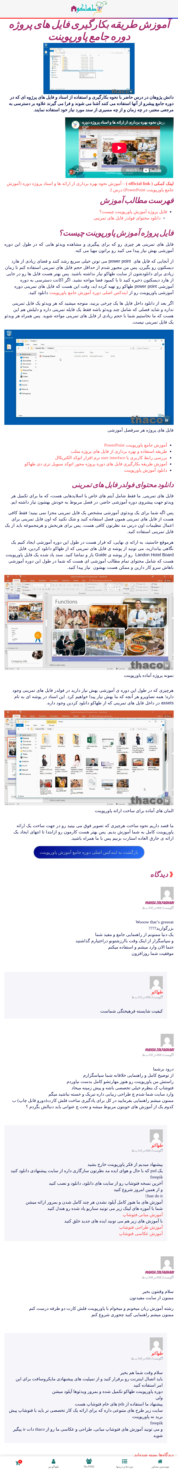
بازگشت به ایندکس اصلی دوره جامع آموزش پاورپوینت (89, 852)
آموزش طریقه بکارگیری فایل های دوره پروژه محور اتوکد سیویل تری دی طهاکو (96, 463)
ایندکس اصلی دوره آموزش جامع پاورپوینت (88, 292)
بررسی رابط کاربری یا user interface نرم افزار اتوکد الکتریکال (111, 457)
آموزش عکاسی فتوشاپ (141, 1233)
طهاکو (157, 992)
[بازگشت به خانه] (89, 8)
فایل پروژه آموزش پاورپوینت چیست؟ (133, 211)
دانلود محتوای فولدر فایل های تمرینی (127, 218)
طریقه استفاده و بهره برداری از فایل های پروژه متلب (119, 451)
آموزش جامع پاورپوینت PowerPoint (135, 445)
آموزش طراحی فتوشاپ (141, 1227)
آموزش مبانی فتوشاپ (143, 1214)
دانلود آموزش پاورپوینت (145, 470)
